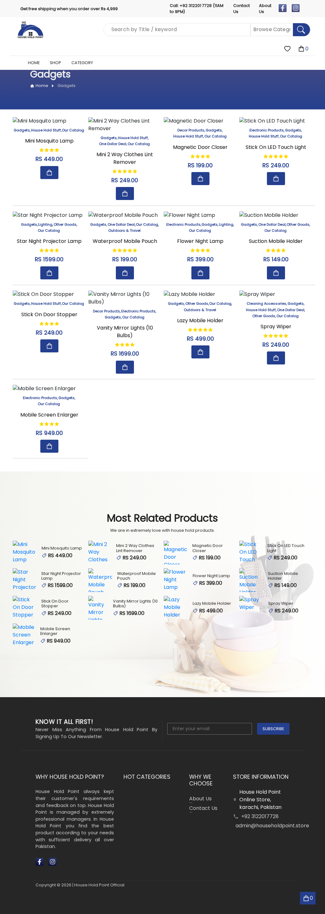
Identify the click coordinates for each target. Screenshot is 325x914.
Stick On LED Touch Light (276, 147)
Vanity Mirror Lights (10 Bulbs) (125, 331)
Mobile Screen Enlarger (49, 414)
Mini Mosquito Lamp (49, 140)
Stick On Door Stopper (49, 314)
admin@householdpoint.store (272, 825)
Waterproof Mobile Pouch (125, 241)
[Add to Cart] (49, 172)
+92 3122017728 (260, 816)
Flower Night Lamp (200, 241)
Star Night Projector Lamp (49, 241)
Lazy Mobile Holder (200, 320)
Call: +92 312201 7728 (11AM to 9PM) (196, 8)
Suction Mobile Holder (276, 241)
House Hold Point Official (99, 885)
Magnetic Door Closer (200, 147)
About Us (265, 8)
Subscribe (273, 728)
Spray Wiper (276, 326)
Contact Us (241, 8)
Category (82, 62)
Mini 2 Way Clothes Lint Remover (124, 158)
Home (42, 85)
